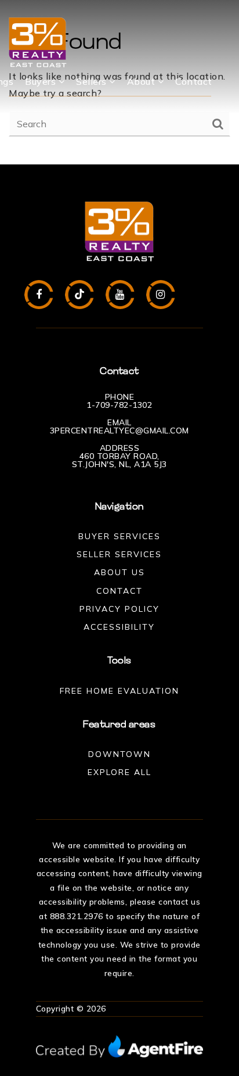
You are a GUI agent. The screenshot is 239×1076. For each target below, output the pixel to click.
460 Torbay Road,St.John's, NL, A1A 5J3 (119, 460)
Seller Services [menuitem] (119, 554)
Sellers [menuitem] (92, 81)
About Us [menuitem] (119, 572)
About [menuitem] (142, 81)
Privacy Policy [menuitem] (119, 609)
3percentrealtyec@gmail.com (119, 430)
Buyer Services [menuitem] (119, 536)
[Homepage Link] (38, 41)
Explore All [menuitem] (119, 772)
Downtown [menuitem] (119, 754)
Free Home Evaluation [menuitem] (119, 691)
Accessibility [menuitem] (119, 627)
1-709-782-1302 (119, 405)
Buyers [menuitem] (42, 81)
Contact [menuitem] (193, 81)
